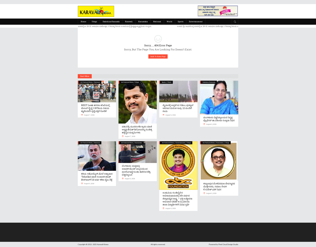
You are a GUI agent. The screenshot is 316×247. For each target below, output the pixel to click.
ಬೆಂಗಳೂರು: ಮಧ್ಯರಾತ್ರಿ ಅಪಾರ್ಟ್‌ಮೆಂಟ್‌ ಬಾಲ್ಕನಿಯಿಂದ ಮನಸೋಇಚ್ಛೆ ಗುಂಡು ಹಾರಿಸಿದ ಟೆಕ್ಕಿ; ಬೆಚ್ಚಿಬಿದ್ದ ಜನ (136, 170)
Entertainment (180, 143)
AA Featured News (86, 82)
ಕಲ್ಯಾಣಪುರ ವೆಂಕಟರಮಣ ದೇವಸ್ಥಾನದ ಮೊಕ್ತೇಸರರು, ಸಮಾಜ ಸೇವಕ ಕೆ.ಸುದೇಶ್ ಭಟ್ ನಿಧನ (219, 186)
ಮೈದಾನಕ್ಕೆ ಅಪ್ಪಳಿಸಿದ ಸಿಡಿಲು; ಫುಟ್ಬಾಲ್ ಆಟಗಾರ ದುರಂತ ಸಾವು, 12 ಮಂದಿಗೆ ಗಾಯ (178, 108)
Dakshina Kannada (209, 82)
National (97, 82)
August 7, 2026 (89, 115)
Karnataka (138, 143)
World (169, 82)
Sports (164, 82)
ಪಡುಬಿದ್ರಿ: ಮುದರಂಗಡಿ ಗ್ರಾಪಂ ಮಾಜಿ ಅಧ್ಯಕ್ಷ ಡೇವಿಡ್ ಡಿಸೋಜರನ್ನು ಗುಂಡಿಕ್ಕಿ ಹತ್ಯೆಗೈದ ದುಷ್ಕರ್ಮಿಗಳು (137, 129)
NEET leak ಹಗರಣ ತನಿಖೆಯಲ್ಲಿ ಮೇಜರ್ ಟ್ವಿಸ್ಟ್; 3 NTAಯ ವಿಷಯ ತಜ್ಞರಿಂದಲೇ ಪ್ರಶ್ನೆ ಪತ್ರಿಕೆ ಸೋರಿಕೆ (95, 108)
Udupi (137, 82)
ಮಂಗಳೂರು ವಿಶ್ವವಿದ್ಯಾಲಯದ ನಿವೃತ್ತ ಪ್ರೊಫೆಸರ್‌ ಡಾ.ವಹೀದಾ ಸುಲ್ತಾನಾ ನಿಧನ (219, 119)
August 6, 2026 (170, 115)
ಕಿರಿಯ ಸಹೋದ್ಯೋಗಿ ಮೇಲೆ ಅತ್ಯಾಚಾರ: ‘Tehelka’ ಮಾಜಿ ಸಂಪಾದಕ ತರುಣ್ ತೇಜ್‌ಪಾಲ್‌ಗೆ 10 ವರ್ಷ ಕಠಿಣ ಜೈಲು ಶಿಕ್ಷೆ (97, 176)
